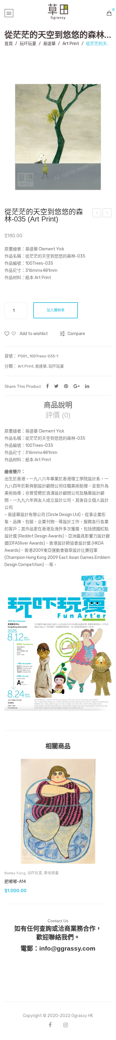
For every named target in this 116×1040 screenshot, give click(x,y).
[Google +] (76, 386)
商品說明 (58, 405)
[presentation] (10, 825)
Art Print (70, 43)
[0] (109, 13)
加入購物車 (56, 310)
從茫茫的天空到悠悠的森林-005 (107, 213)
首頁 (8, 43)
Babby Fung (15, 873)
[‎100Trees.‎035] (58, 136)
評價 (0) (58, 415)
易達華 (49, 43)
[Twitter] (56, 386)
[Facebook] (47, 386)
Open (8, 13)
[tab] (58, 405)
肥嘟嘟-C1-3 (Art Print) (97, 213)
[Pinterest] (66, 386)
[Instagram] (65, 1025)
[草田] (58, 11)
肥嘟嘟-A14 (15, 881)
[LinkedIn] (87, 386)
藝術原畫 (51, 873)
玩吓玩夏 (28, 43)
